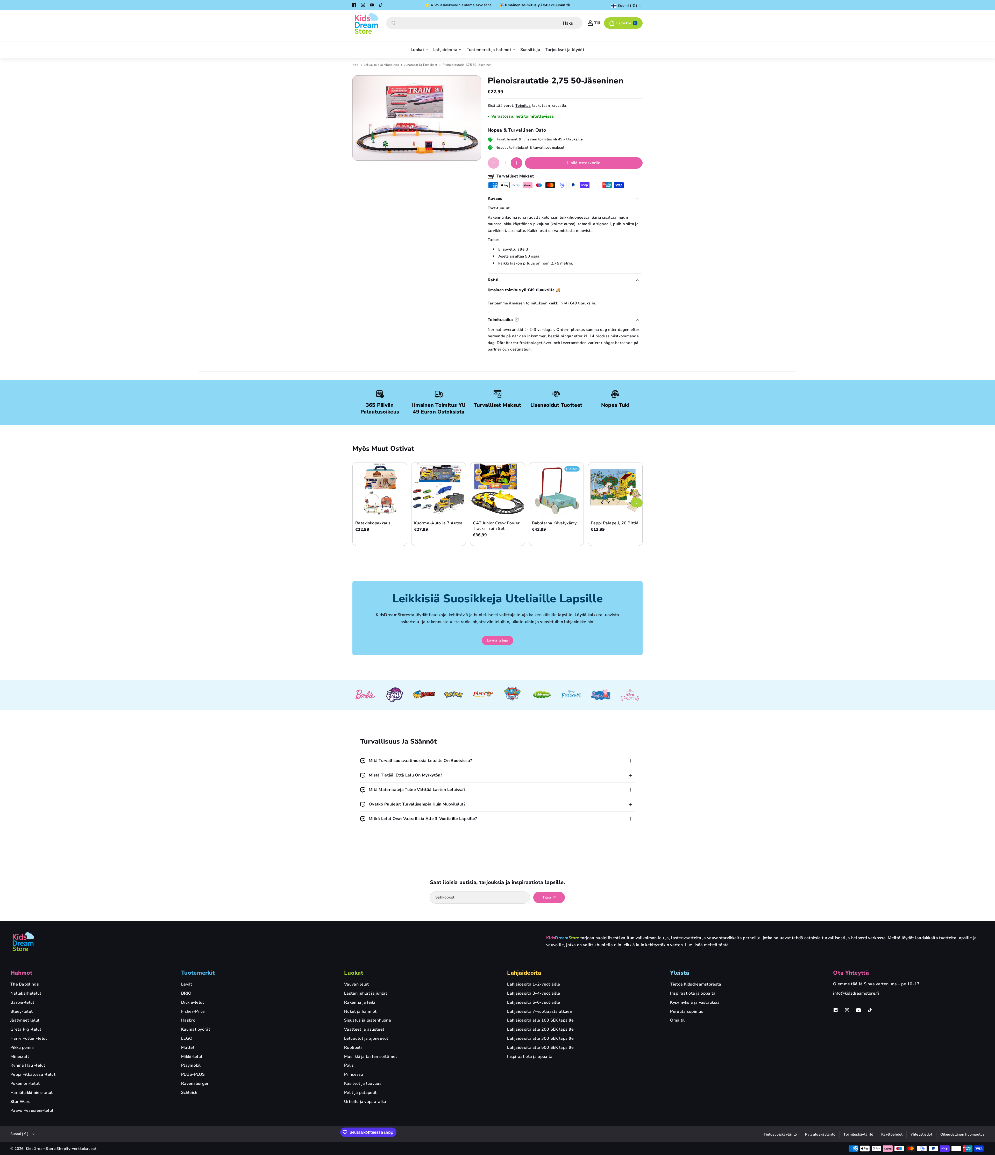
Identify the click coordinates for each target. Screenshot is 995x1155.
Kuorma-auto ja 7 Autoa (438, 523)
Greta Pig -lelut (25, 1029)
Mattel (187, 1047)
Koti (355, 65)
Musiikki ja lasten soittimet (370, 1056)
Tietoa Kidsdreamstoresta (695, 984)
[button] (623, 23)
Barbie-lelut (22, 1002)
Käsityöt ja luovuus (362, 1083)
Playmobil (191, 1065)
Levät (186, 984)
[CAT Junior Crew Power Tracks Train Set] (497, 489)
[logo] (23, 941)
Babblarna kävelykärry (554, 523)
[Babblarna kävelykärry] (556, 489)
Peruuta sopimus (686, 1011)
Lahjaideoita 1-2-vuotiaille (533, 984)
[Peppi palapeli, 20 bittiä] (615, 489)
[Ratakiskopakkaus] (380, 489)
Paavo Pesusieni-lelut (31, 1110)
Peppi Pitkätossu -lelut (32, 1074)
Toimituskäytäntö (858, 1134)
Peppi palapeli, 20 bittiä (615, 523)
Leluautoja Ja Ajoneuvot (382, 65)
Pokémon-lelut (25, 1083)
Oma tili (678, 1020)
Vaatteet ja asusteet (364, 1029)
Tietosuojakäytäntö (780, 1134)
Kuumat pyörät (195, 1029)
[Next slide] (637, 502)
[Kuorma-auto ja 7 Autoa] (438, 489)
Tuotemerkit (198, 973)
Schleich (189, 1092)
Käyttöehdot (891, 1134)
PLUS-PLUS (193, 1074)
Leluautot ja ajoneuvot (366, 1038)
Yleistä (679, 973)
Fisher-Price (193, 1011)
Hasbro (188, 1020)
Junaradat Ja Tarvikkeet (421, 65)
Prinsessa (353, 1074)
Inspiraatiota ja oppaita (529, 1056)
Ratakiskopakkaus (373, 523)
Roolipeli (353, 1047)
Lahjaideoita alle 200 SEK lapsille (540, 1029)
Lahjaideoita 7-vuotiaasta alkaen (539, 1011)
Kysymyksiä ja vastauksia (695, 1002)
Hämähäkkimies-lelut (31, 1092)
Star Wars (20, 1101)
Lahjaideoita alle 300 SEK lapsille (540, 1038)
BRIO (186, 993)
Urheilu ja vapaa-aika (365, 1101)
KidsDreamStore (41, 1148)
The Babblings (24, 984)
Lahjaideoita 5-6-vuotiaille (533, 1002)
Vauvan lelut (356, 984)
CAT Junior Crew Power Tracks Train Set (496, 526)
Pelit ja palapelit (360, 1092)
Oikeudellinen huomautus (962, 1134)
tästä (724, 945)
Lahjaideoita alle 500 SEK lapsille (540, 1047)
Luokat (353, 973)
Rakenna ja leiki (359, 1002)
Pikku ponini (22, 1047)
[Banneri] (365, 695)
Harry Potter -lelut (28, 1038)
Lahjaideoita (524, 973)
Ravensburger (195, 1083)
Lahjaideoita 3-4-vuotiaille (533, 993)
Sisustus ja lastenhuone (367, 1020)
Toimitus (523, 105)
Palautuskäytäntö (820, 1134)
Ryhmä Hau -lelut (27, 1065)
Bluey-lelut (21, 1011)
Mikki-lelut (191, 1056)
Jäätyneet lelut (25, 1020)
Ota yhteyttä (851, 973)
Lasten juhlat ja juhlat (365, 993)
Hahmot (21, 973)
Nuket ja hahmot (360, 1011)
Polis (349, 1065)
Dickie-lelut (192, 1002)
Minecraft (19, 1056)
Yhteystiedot (921, 1134)
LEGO (186, 1038)
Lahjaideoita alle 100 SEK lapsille (540, 1020)
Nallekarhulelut (25, 993)
